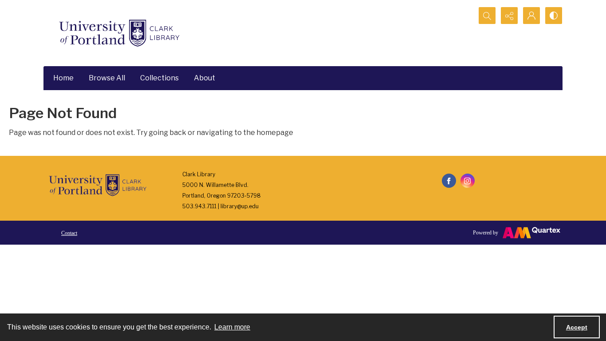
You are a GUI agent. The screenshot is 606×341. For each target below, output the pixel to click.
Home (63, 78)
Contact (69, 233)
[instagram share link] (467, 181)
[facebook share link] (449, 181)
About (204, 78)
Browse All (107, 78)
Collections (159, 78)
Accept (576, 327)
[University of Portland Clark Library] (118, 33)
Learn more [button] (232, 327)
